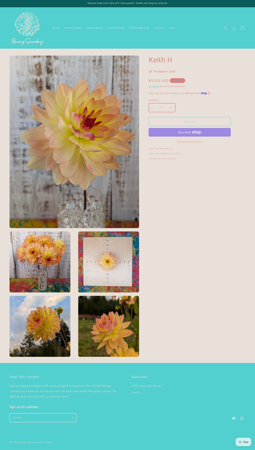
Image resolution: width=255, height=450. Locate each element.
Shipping (154, 86)
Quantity (154, 100)
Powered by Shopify (43, 442)
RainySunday (25, 442)
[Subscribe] (72, 417)
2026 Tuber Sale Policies (146, 386)
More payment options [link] (189, 141)
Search (135, 392)
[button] (226, 28)
